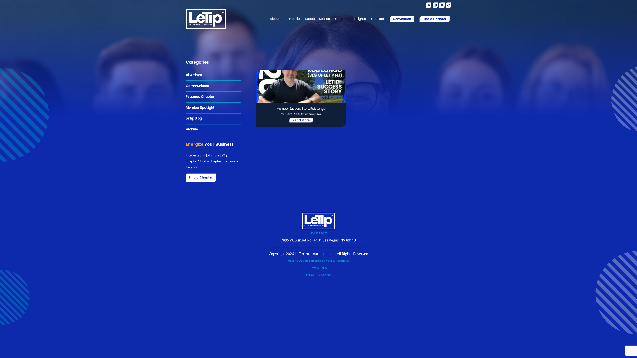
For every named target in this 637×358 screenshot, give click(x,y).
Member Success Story (311, 114)
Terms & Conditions (318, 275)
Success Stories (317, 19)
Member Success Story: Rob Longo (301, 109)
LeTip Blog (194, 118)
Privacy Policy (318, 268)
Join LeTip (292, 19)
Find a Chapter (434, 19)
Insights (360, 19)
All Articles (194, 75)
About (275, 19)
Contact (377, 19)
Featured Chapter (200, 97)
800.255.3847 (318, 233)
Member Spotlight (200, 108)
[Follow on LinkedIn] (428, 5)
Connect (342, 19)
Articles (297, 114)
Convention (402, 19)
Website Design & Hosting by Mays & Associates (318, 261)
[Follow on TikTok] (448, 5)
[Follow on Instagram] (435, 5)
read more (301, 120)
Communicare (197, 86)
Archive (192, 129)
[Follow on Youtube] (442, 5)
